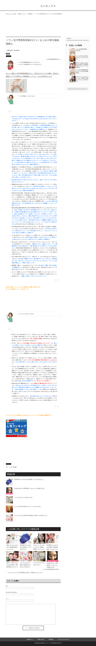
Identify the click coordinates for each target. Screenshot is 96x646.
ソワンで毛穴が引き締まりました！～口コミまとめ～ (27, 506)
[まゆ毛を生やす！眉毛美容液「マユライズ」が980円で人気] (9, 493)
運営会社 (51, 639)
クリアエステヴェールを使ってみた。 (23, 497)
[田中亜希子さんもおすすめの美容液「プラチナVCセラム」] (9, 484)
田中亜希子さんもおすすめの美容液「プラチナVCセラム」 (29, 479)
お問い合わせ (41, 639)
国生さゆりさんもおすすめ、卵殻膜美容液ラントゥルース (12, 547)
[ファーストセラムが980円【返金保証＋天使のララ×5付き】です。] (9, 520)
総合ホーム (30, 639)
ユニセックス (48, 5)
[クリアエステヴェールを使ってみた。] (9, 502)
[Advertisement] (48, 26)
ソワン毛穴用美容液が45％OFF (51, 569)
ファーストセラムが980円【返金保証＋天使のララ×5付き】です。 (31, 515)
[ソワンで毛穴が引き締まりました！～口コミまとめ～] (9, 511)
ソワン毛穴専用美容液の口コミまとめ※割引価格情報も (82, 71)
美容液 (8, 53)
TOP (11, 13)
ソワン (11, 467)
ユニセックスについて (64, 639)
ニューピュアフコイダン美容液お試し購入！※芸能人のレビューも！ (25, 572)
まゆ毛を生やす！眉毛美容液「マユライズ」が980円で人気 (29, 488)
